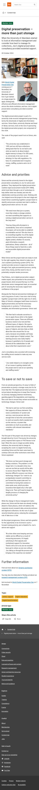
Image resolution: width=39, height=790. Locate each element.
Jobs (3, 739)
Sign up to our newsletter (9, 755)
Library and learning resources (11, 672)
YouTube (7, 770)
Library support (7, 597)
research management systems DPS (14, 577)
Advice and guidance (8, 684)
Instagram (7, 762)
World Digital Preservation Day (23, 582)
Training (4, 699)
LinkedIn (6, 759)
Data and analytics (7, 660)
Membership (6, 727)
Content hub (11, 13)
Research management (9, 668)
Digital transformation (10, 600)
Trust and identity (7, 680)
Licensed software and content (11, 664)
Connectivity (5, 648)
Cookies (4, 781)
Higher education (21, 597)
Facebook (7, 766)
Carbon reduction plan (9, 785)
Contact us (5, 751)
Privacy (11, 781)
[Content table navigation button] (4, 5)
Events (4, 707)
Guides (4, 695)
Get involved (5, 731)
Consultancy (5, 703)
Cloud (3, 656)
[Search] (34, 4)
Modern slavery (21, 781)
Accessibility (22, 785)
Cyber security (6, 652)
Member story (7, 610)
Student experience (8, 676)
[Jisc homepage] (9, 4)
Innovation (5, 711)
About (4, 723)
